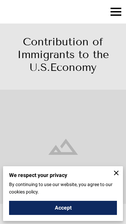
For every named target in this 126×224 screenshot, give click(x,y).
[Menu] (116, 12)
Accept (63, 208)
